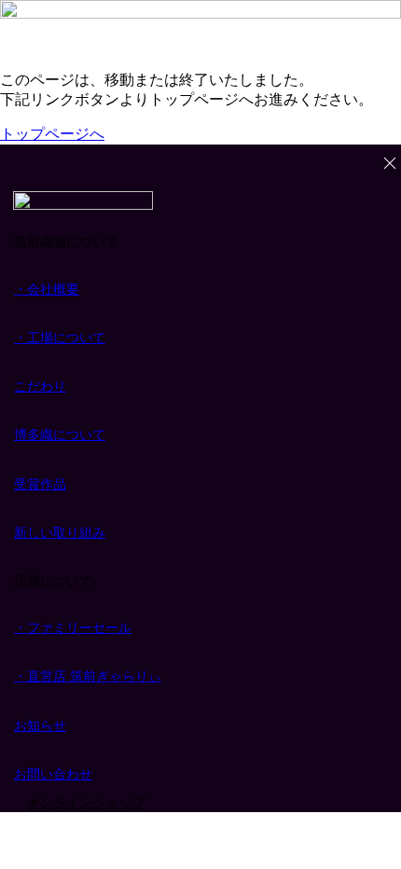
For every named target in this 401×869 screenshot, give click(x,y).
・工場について (59, 337)
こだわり (40, 386)
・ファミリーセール (72, 627)
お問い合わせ (53, 773)
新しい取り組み (59, 532)
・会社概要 (46, 289)
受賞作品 (40, 483)
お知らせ (40, 725)
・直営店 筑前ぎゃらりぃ (87, 676)
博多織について (59, 434)
